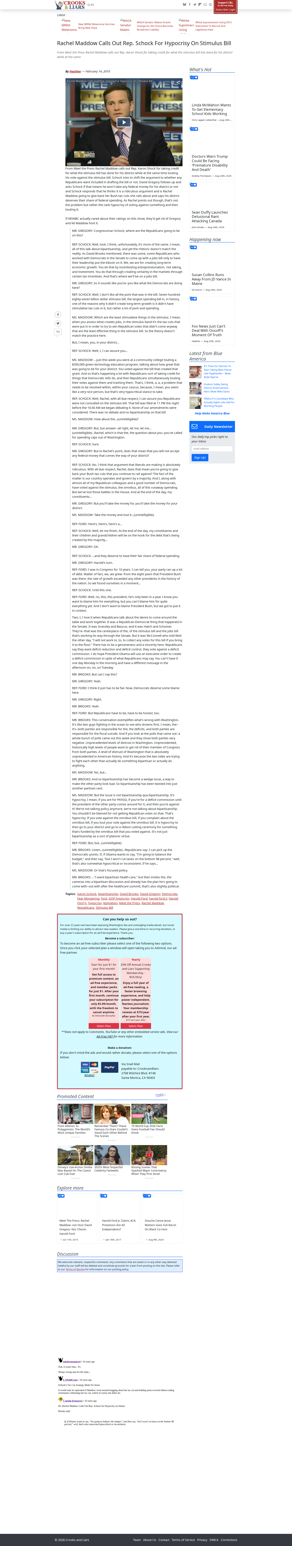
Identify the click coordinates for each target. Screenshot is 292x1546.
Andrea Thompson (201, 175)
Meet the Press (129, 903)
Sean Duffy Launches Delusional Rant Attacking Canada (210, 216)
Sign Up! (200, 457)
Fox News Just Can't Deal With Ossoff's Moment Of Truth (208, 330)
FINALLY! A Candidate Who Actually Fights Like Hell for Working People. (219, 402)
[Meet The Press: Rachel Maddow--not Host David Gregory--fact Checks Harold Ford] (77, 1204)
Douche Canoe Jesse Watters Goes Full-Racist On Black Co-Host (160, 1225)
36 (60, 1195)
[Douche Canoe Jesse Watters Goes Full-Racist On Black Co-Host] (162, 1204)
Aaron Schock (87, 894)
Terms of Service (75, 1269)
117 (146, 1195)
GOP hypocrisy (119, 898)
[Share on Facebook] (58, 314)
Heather (75, 71)
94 (58, 332)
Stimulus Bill (104, 907)
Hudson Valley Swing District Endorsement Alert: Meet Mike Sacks (217, 388)
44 (192, 247)
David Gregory (150, 894)
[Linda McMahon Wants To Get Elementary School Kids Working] (212, 88)
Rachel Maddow (153, 903)
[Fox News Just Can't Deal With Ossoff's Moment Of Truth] (212, 309)
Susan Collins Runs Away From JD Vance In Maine (211, 279)
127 (193, 77)
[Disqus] (119, 1394)
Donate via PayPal (109, 1067)
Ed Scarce (197, 289)
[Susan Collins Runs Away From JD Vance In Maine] (212, 257)
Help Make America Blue (212, 413)
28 (192, 298)
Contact (163, 1540)
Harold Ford (139, 898)
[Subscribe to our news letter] (205, 4)
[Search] (210, 4)
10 (102, 1195)
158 (193, 128)
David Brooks (129, 894)
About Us (149, 1540)
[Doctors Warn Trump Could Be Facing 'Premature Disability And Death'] (212, 139)
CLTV (90, 5)
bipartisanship (108, 894)
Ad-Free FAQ (105, 1036)
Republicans (85, 907)
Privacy (202, 1540)
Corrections (229, 1540)
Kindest (89, 1075)
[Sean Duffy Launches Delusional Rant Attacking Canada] (212, 195)
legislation (110, 903)
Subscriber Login (225, 9)
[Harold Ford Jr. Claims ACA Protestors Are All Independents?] (120, 1204)
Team (137, 1540)
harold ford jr (158, 898)
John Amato (198, 227)
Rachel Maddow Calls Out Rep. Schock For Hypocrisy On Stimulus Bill (144, 43)
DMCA (214, 1540)
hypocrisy (95, 903)
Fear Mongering (88, 898)
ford (104, 898)
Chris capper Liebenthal (204, 119)
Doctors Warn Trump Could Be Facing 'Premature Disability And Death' (210, 163)
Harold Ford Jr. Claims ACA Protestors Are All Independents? (119, 1225)
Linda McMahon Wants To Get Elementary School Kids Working (211, 109)
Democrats (169, 894)
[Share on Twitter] (58, 323)
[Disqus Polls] (120, 1314)
